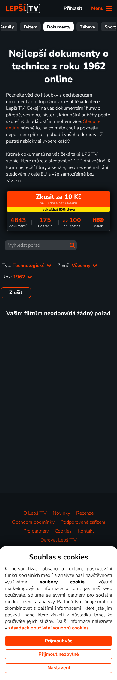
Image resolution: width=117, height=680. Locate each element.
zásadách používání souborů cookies (48, 628)
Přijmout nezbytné (58, 654)
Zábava (87, 27)
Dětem (31, 27)
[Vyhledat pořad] (72, 245)
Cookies (63, 531)
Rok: (14, 277)
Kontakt (86, 531)
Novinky (61, 513)
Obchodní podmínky (33, 522)
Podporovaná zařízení (83, 522)
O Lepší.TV (35, 513)
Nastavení (58, 667)
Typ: (24, 265)
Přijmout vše (59, 641)
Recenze (85, 513)
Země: (75, 265)
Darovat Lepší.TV (58, 540)
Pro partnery (36, 531)
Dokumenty (58, 27)
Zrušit (15, 292)
